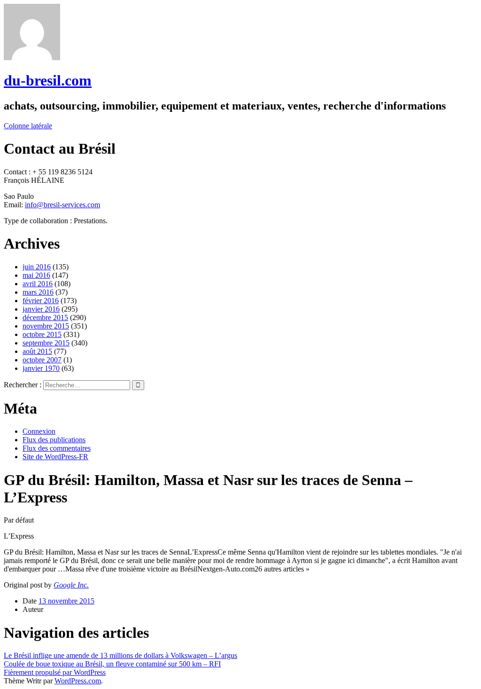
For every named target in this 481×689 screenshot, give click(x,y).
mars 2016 (38, 292)
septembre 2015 (46, 343)
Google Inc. (71, 585)
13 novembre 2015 (66, 601)
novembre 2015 (46, 326)
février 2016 (41, 301)
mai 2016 (36, 275)
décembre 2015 (45, 317)
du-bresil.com (48, 80)
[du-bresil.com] (32, 58)
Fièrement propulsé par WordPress (55, 672)
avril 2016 (38, 284)
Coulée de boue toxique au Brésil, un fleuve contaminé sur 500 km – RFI (112, 664)
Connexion (39, 431)
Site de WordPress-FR (55, 457)
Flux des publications (54, 440)
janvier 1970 (41, 368)
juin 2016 (37, 267)
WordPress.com (77, 681)
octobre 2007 (42, 360)
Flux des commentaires (57, 448)
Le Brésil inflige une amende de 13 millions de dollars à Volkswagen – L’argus (120, 655)
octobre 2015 (42, 334)
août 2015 (37, 351)
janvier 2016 (41, 309)
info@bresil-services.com (62, 205)
